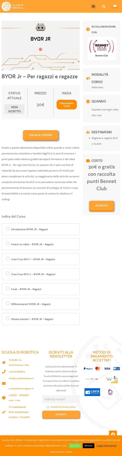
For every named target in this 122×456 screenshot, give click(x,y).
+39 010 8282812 (17, 371)
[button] (93, 6)
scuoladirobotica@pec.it (21, 388)
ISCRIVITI (101, 205)
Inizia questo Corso (67, 104)
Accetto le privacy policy (63, 406)
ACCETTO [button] (75, 445)
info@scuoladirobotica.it (21, 378)
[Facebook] (113, 434)
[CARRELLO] (114, 6)
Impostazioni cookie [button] (61, 451)
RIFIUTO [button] (88, 445)
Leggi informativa (106, 445)
